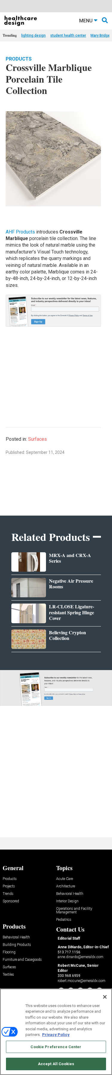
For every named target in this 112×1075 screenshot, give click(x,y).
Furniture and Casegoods (22, 960)
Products (19, 59)
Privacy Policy (56, 1034)
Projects (9, 886)
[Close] (104, 996)
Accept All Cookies (56, 1064)
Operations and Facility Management (74, 910)
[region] (56, 1032)
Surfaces (37, 439)
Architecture (65, 886)
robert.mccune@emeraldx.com (81, 981)
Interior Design (67, 901)
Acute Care (64, 879)
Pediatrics (63, 920)
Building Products (17, 945)
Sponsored (11, 901)
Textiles (8, 975)
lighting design (33, 35)
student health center (68, 35)
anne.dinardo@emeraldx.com (80, 957)
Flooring (9, 952)
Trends (8, 894)
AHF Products (20, 232)
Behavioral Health (69, 894)
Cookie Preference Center (55, 1047)
